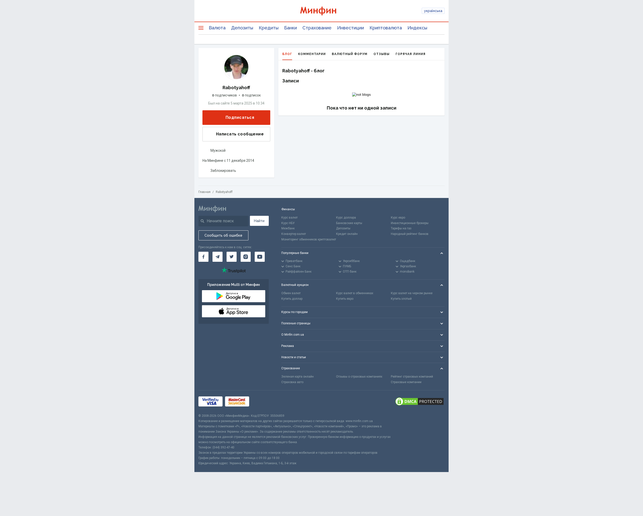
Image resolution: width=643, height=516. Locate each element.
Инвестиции (350, 27)
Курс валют (289, 217)
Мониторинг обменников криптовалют (308, 239)
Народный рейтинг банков (409, 234)
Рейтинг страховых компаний (412, 376)
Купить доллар (291, 298)
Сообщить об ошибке (223, 235)
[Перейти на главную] (322, 11)
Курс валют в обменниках (354, 293)
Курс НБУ (288, 223)
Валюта (217, 27)
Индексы (417, 27)
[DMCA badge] (419, 401)
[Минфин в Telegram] (217, 257)
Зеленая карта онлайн (297, 376)
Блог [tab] (287, 54)
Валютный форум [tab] (349, 54)
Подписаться (240, 117)
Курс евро (398, 217)
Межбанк (288, 228)
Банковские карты (349, 223)
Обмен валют (291, 293)
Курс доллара (346, 217)
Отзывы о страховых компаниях (359, 376)
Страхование (317, 27)
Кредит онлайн (347, 234)
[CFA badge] (263, 402)
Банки (290, 27)
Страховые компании (406, 382)
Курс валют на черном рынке (412, 293)
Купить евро (344, 298)
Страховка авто (292, 382)
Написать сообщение (240, 134)
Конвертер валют (293, 234)
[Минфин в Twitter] (232, 257)
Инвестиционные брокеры (409, 223)
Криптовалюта (385, 27)
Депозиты (242, 27)
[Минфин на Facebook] (203, 257)
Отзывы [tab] (381, 54)
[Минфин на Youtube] (260, 257)
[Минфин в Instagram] (246, 257)
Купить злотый (401, 298)
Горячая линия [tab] (410, 54)
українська (433, 11)
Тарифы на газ (401, 228)
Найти (259, 221)
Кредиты (269, 27)
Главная (204, 192)
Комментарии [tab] (312, 54)
